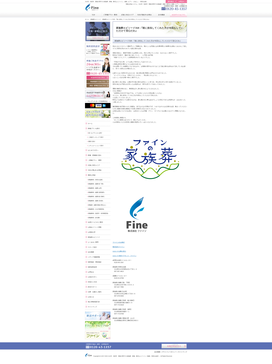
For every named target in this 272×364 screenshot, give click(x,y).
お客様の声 (91, 232)
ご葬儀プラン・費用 (94, 160)
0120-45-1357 (174, 7)
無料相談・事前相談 (94, 262)
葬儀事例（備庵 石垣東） (96, 201)
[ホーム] (93, 14)
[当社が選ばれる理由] (144, 14)
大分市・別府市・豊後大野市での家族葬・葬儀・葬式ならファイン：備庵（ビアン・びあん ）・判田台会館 (116, 1)
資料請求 (171, 1)
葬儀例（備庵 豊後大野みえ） (97, 205)
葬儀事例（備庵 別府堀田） (96, 192)
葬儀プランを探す (94, 128)
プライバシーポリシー (169, 352)
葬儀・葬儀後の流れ (94, 155)
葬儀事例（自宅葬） (94, 217)
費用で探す (91, 141)
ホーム (90, 123)
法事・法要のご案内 (94, 292)
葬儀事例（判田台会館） (96, 180)
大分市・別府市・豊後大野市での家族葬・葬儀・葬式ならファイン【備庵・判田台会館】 (133, 356)
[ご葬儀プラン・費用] (110, 14)
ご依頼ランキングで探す (96, 137)
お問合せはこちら (174, 346)
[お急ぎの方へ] (178, 14)
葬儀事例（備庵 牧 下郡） (96, 184)
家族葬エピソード (94, 237)
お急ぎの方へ (92, 277)
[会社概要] (161, 14)
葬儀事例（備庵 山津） (95, 188)
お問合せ (91, 272)
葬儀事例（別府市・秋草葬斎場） (98, 213)
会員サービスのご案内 (95, 222)
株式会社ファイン (119, 247)
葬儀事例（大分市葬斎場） (96, 209)
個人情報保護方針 (94, 302)
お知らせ (91, 297)
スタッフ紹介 (92, 247)
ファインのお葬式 (119, 242)
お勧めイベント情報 (94, 227)
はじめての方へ (93, 150)
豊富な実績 (91, 175)
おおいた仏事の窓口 (119, 251)
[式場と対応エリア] (127, 14)
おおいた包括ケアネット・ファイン (124, 256)
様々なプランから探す (95, 133)
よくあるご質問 (93, 242)
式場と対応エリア (94, 165)
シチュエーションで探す (96, 145)
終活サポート (92, 287)
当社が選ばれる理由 (94, 170)
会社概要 (91, 252)
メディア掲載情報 (94, 257)
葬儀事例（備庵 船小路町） (96, 196)
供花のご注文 (92, 282)
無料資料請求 (92, 267)
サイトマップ (92, 307)
